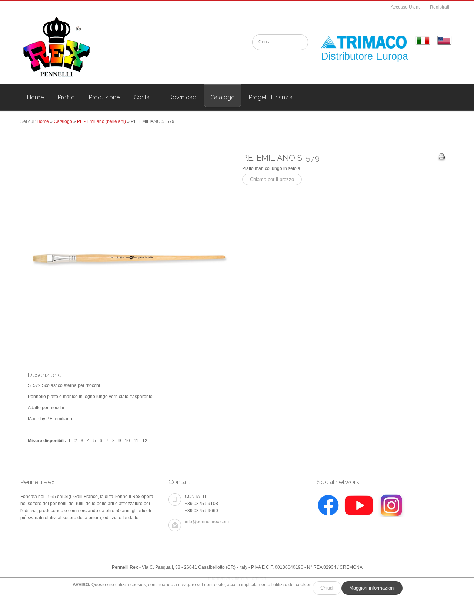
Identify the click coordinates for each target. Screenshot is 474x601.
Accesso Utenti (406, 7)
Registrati (439, 7)
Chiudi (327, 588)
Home (43, 121)
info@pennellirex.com (207, 521)
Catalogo (63, 121)
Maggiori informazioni (372, 588)
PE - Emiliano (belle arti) (101, 121)
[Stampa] (441, 157)
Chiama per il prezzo (272, 179)
